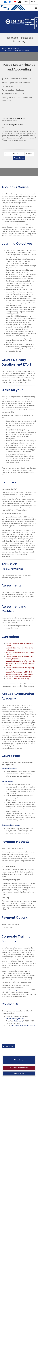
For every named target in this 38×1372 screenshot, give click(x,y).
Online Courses (13, 48)
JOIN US (33, 2)
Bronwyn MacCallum (16, 125)
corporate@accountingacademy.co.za (14, 990)
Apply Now (9, 1046)
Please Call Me (19, 158)
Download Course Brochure (19, 1068)
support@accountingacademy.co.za (23, 1025)
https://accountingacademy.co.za (17, 1019)
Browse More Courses (15, 154)
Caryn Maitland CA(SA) (17, 118)
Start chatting (18, 1021)
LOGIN (26, 2)
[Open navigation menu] (36, 8)
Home (4, 48)
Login (30, 154)
